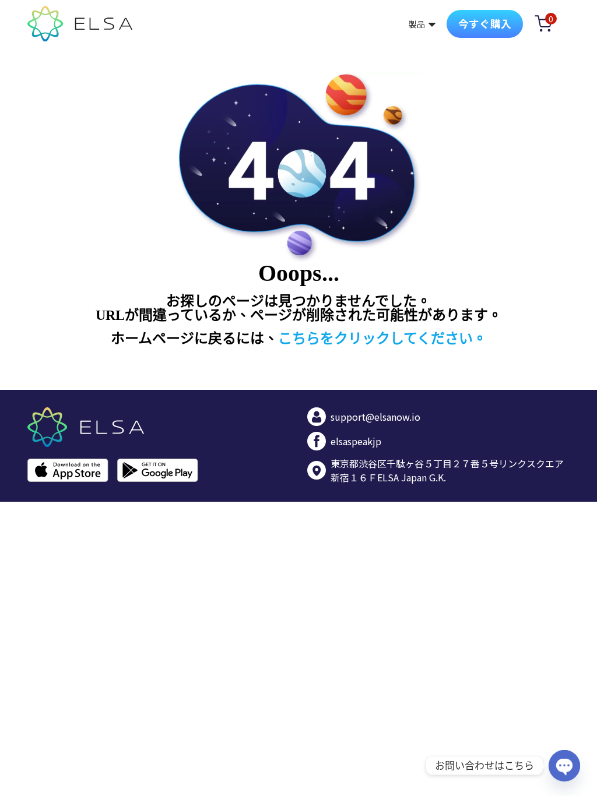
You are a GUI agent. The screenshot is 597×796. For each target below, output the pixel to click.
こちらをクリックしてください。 (382, 338)
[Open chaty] (564, 765)
